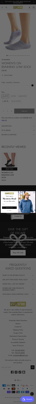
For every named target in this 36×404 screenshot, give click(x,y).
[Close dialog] (34, 192)
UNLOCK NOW (9, 207)
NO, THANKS (9, 210)
